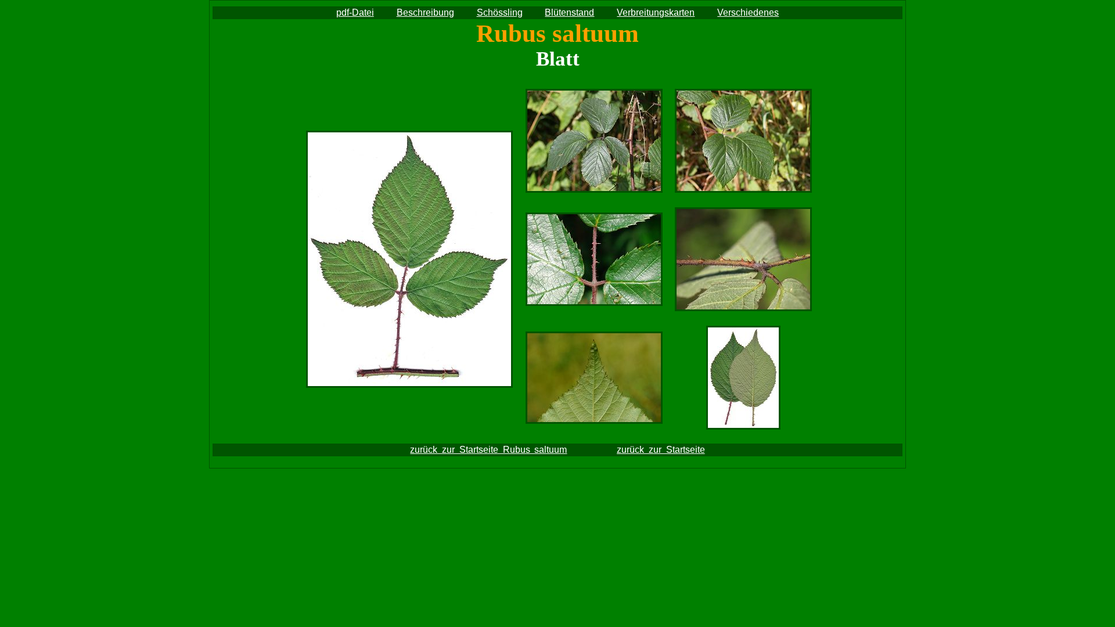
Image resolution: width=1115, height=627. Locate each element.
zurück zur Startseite (661, 450)
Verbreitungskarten (656, 12)
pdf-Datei (355, 12)
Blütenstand (569, 12)
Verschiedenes (748, 12)
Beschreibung (425, 12)
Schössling (500, 12)
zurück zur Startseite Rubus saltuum (488, 450)
